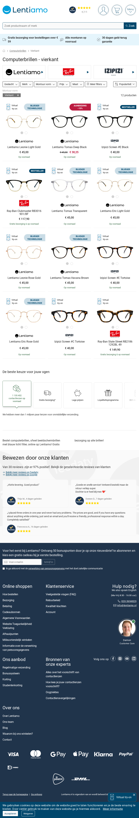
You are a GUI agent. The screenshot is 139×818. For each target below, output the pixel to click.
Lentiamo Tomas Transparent (69, 211)
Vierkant (9, 95)
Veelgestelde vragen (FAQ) (61, 594)
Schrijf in (48, 562)
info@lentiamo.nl (126, 605)
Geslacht (9, 84)
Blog (5, 728)
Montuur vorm (44, 84)
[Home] (4, 51)
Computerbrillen (17, 50)
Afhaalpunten (10, 634)
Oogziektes (52, 692)
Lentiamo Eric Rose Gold (24, 341)
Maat (76, 84)
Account (50, 612)
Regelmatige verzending (16, 667)
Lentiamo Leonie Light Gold (24, 147)
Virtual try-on (124, 797)
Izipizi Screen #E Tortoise (115, 277)
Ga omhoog (36, 794)
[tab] (22, 132)
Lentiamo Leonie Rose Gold (24, 277)
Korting (7, 679)
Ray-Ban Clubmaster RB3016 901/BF (24, 212)
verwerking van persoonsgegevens (46, 568)
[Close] (134, 794)
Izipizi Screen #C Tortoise (69, 341)
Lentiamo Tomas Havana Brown (69, 277)
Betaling (7, 606)
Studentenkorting (12, 685)
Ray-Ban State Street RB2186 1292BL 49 (115, 343)
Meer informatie (113, 809)
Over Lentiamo (11, 716)
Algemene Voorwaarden (16, 618)
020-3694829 (128, 601)
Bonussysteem (11, 673)
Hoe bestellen (10, 594)
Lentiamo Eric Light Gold (115, 211)
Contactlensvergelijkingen (60, 698)
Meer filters (96, 84)
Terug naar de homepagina (15, 794)
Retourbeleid (53, 600)
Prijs (62, 84)
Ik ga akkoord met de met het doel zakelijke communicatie (54, 568)
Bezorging (8, 600)
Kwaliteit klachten (56, 606)
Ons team (8, 722)
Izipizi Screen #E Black (115, 147)
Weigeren (28, 813)
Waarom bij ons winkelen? (18, 734)
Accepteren (10, 813)
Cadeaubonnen (11, 612)
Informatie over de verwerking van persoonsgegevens (20, 648)
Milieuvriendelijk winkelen (17, 640)
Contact (7, 739)
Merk (25, 84)
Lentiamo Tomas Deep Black (69, 147)
